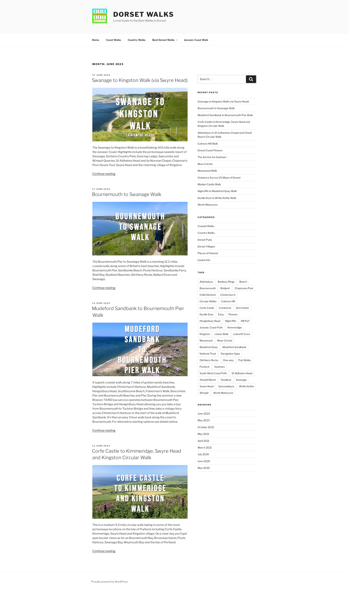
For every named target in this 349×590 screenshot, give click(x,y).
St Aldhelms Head (242, 373)
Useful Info (204, 260)
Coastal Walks (206, 226)
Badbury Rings (226, 281)
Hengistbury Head (210, 320)
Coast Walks (113, 39)
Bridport (225, 288)
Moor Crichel (205, 163)
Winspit (204, 392)
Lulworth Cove (241, 334)
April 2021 (203, 440)
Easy (221, 314)
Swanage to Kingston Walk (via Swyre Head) (140, 80)
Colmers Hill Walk (208, 143)
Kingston (205, 334)
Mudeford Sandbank (234, 347)
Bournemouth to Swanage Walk (126, 194)
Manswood (206, 340)
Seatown (219, 366)
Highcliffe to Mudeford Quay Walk (217, 191)
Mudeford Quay (209, 347)
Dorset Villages (206, 246)
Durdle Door (206, 314)
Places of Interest (208, 253)
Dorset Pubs (205, 239)
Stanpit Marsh (208, 379)
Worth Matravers (208, 204)
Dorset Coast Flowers (210, 150)
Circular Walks (208, 301)
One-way (228, 360)
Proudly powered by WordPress (109, 581)
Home (95, 39)
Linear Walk (221, 334)
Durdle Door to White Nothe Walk (217, 197)
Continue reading (103, 173)
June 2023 (204, 413)
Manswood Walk (207, 170)
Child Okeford (208, 294)
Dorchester (242, 307)
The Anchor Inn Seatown (212, 157)
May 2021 (203, 433)
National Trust (208, 353)
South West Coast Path (213, 373)
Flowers (233, 314)
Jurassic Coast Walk (196, 39)
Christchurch (227, 294)
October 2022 (206, 427)
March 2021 (205, 447)
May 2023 (204, 420)
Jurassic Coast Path (211, 327)
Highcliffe (230, 320)
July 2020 (203, 454)
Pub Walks (244, 360)
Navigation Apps (230, 353)
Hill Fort (245, 320)
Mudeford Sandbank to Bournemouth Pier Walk (225, 115)
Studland (226, 379)
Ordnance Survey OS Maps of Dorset (219, 177)
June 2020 (204, 461)
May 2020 (204, 467)
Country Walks (136, 39)
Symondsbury (226, 386)
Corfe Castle (207, 307)
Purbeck (205, 366)
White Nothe (246, 386)
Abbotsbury (206, 281)
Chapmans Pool (244, 288)
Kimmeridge (234, 327)
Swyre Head (207, 386)
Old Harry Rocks (209, 360)
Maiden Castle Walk (209, 184)
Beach (243, 281)
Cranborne (225, 307)
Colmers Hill (228, 301)
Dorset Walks (143, 14)
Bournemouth (208, 288)
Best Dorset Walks (163, 39)
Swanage (241, 379)
